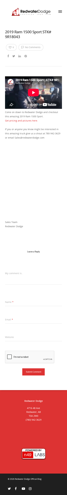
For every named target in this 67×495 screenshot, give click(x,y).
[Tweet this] (14, 55)
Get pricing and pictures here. (21, 120)
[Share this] (8, 55)
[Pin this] (26, 55)
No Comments (32, 47)
